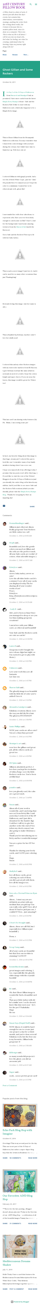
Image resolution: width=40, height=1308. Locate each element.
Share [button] (32, 506)
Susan (11, 804)
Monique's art (15, 743)
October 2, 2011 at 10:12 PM (20, 960)
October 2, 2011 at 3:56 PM (20, 719)
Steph (11, 543)
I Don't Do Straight (17, 923)
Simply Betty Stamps (10, 102)
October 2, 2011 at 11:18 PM (20, 982)
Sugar (11, 1072)
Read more (32, 1158)
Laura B (12, 646)
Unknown (13, 668)
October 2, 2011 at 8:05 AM (20, 536)
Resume (15, 54)
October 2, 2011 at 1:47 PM (20, 680)
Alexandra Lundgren (18, 707)
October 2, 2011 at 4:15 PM (20, 756)
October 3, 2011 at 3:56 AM (20, 1045)
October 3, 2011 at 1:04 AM (20, 1016)
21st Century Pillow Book (14, 6)
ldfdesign (13, 1052)
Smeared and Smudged (19, 95)
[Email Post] (4, 506)
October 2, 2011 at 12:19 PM (20, 639)
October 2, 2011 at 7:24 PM (20, 797)
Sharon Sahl (14, 687)
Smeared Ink (21, 227)
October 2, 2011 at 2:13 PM (20, 700)
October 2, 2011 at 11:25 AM (20, 602)
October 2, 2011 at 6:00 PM (20, 780)
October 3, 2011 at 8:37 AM (20, 1065)
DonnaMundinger (16, 523)
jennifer (12, 787)
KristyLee (13, 567)
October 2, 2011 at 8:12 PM (20, 886)
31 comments (15, 1223)
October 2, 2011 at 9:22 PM (20, 940)
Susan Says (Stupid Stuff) (19, 1023)
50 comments (15, 1158)
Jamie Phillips (14, 726)
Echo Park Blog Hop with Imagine (17, 1132)
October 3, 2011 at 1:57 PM (20, 1080)
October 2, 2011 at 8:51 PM (20, 916)
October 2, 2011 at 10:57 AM (20, 560)
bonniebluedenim (16, 967)
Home (5, 54)
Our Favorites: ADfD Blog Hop (18, 1197)
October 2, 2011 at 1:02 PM (20, 661)
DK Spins (13, 763)
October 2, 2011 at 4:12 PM (20, 736)
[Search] (30, 4)
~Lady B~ (13, 609)
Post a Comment (10, 1085)
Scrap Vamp (14, 947)
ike (10, 989)
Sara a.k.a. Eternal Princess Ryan (23, 893)
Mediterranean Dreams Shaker (16, 1263)
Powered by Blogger (21, 1302)
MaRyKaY (13, 871)
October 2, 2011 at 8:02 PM (20, 864)
